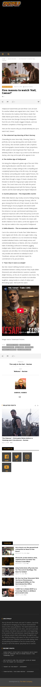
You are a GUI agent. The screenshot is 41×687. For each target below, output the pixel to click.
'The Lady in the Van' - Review (20, 363)
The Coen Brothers (24, 349)
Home (3, 59)
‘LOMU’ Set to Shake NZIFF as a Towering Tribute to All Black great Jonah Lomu (26, 591)
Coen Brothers (25, 345)
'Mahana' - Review (20, 370)
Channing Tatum (12, 345)
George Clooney (8, 347)
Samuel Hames (28, 87)
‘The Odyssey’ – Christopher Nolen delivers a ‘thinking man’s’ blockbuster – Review (17, 439)
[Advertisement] (20, 30)
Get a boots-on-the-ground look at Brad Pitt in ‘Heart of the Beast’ (26, 549)
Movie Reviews (12, 59)
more (38, 101)
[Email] (20, 397)
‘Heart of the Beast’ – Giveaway (15, 666)
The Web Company (26, 681)
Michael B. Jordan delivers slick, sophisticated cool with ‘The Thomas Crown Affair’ (26, 559)
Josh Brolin (29, 347)
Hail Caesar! (19, 347)
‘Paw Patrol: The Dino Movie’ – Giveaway (18, 671)
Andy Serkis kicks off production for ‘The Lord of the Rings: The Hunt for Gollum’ (26, 570)
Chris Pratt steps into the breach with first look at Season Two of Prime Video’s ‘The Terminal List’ (20, 653)
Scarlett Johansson (9, 349)
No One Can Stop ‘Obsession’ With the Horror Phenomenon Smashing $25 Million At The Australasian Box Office (27, 581)
